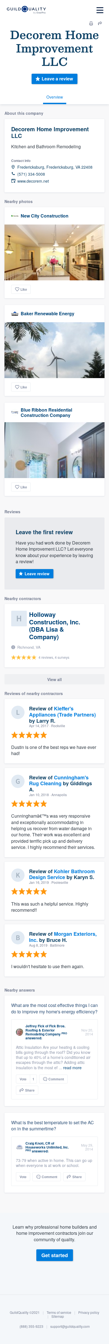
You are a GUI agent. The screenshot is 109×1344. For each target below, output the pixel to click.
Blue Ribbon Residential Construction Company (46, 412)
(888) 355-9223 (31, 1326)
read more (72, 1067)
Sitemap (57, 1316)
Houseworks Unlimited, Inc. (47, 1147)
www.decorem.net (33, 181)
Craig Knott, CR (37, 1143)
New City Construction (44, 216)
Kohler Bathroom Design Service (62, 874)
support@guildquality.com (70, 1326)
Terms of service (59, 1312)
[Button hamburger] (99, 10)
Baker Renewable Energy (47, 313)
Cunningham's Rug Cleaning (59, 780)
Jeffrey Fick (34, 1025)
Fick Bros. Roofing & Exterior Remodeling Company (45, 1030)
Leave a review (57, 78)
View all (54, 679)
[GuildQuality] (26, 10)
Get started (54, 1255)
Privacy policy (88, 1312)
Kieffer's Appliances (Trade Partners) (62, 711)
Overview (54, 97)
